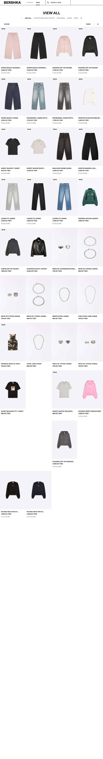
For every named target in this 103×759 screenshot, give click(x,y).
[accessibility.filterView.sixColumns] (98, 24)
